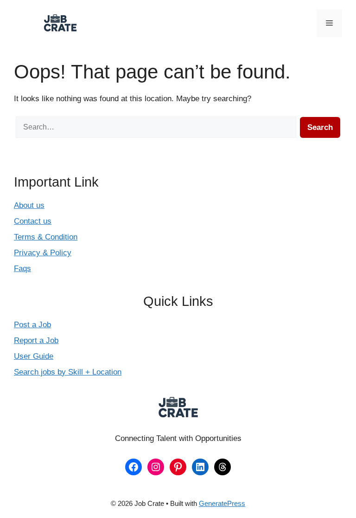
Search (320, 127)
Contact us (32, 221)
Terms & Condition (45, 237)
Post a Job (32, 324)
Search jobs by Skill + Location (67, 372)
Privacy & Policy (42, 252)
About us (29, 205)
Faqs (22, 268)
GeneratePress (222, 503)
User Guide (33, 356)
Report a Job (36, 340)
